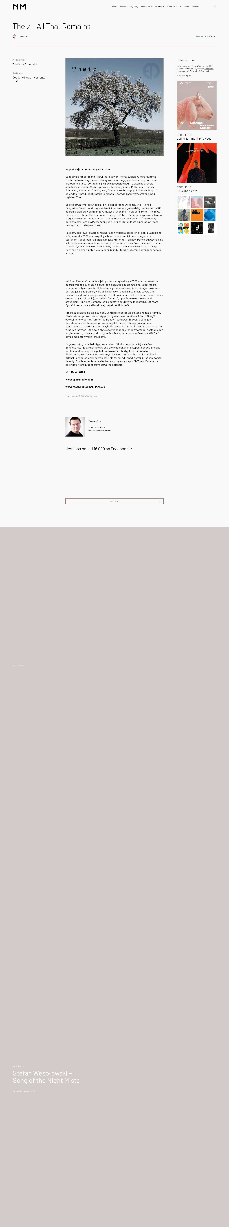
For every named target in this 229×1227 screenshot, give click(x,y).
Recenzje (123, 6)
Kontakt (195, 6)
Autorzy (158, 6)
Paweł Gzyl (23, 36)
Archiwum (145, 6)
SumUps (171, 6)
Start (114, 6)
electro (73, 396)
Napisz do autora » (96, 427)
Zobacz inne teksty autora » (100, 430)
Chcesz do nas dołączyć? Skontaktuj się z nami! (195, 69)
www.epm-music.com (79, 379)
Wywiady (134, 6)
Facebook (184, 6)
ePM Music (81, 396)
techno (89, 396)
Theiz (95, 396)
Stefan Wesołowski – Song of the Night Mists (46, 1076)
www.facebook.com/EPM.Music (85, 386)
